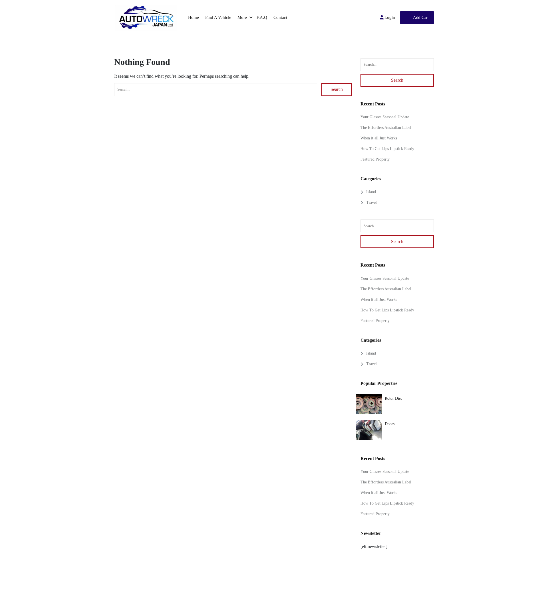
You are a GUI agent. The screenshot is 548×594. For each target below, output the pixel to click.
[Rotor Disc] (369, 404)
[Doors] (369, 430)
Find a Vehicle (218, 17)
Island (371, 192)
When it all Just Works (378, 138)
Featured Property (375, 159)
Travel (371, 202)
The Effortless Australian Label (385, 127)
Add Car (420, 17)
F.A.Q (262, 17)
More (242, 17)
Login (389, 17)
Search (337, 89)
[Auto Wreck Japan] (145, 18)
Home (193, 17)
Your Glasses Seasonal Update (384, 117)
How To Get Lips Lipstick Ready (387, 149)
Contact (280, 17)
